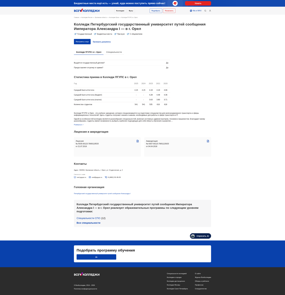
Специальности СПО (88, 218)
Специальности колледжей (177, 273)
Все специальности (88, 222)
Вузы (131, 11)
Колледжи (120, 11)
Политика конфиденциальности (85, 289)
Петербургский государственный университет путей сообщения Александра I (102, 193)
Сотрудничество (201, 289)
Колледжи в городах (174, 277)
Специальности (114, 52)
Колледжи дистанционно (176, 281)
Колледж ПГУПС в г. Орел (88, 52)
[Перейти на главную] (87, 11)
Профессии (199, 285)
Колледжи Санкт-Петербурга (177, 289)
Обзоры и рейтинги (202, 281)
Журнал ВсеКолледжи (203, 277)
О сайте (198, 273)
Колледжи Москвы (173, 285)
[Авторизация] (210, 11)
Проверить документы (102, 42)
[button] (156, 10)
